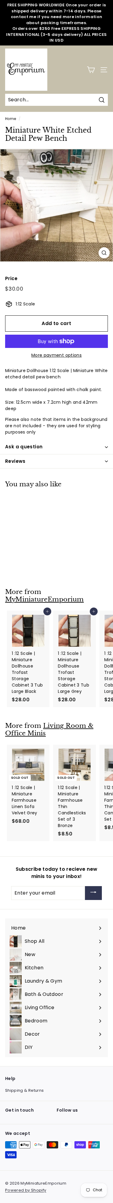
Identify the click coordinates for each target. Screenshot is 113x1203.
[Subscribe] (93, 893)
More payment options (56, 355)
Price (11, 278)
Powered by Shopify (25, 1190)
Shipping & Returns (24, 1090)
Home (10, 118)
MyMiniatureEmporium (44, 599)
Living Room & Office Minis (49, 729)
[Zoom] (104, 252)
